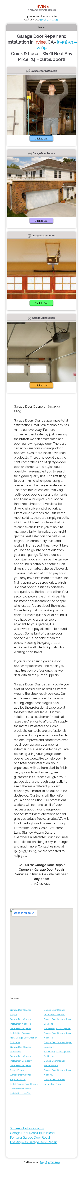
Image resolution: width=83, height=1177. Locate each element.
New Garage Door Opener (57, 1028)
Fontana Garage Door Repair (30, 1137)
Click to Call (41, 138)
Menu (41, 27)
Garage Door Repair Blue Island (32, 1133)
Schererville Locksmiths (27, 1128)
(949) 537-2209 (48, 19)
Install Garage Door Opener (24, 1084)
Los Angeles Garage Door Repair (33, 1142)
